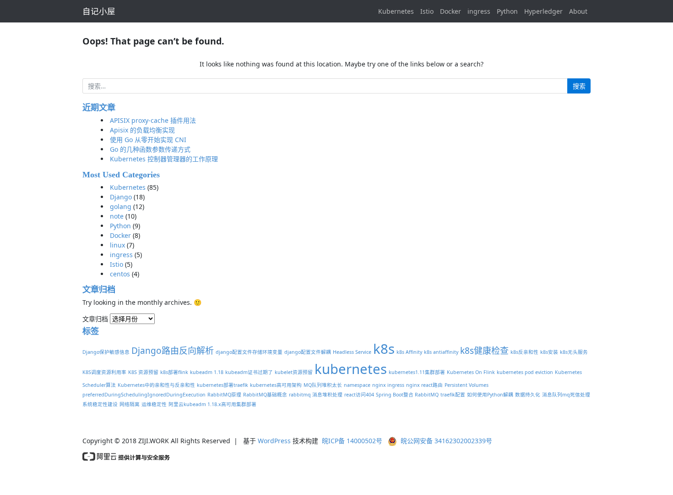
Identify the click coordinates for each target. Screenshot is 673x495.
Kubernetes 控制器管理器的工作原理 (164, 158)
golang (120, 206)
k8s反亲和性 (524, 352)
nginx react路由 (424, 385)
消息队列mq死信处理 (566, 394)
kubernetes (351, 369)
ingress (478, 11)
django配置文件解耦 (307, 352)
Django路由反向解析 (172, 351)
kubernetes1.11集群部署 (417, 372)
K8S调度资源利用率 (104, 372)
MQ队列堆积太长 (323, 385)
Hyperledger (543, 11)
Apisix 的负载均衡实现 (142, 130)
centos (120, 274)
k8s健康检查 (484, 351)
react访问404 (359, 394)
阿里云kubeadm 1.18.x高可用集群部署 (212, 404)
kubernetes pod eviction (525, 372)
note (117, 216)
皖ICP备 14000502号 (352, 440)
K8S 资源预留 (143, 372)
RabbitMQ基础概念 (265, 394)
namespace (357, 385)
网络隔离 (129, 404)
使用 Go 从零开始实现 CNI (148, 139)
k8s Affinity (409, 352)
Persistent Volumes (466, 385)
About (578, 11)
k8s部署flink (174, 372)
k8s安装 (549, 352)
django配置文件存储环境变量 (249, 352)
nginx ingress (388, 385)
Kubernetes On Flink (471, 372)
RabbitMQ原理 (224, 394)
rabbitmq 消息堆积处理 (315, 394)
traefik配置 (452, 394)
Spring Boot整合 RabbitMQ (407, 394)
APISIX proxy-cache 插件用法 (153, 120)
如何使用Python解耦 (490, 394)
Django (121, 196)
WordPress (274, 440)
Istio (427, 11)
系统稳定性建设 (100, 404)
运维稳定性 (154, 404)
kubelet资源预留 (294, 372)
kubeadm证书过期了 (249, 372)
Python (507, 11)
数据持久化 (527, 394)
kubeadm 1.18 (206, 372)
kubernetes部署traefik (222, 385)
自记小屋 (98, 11)
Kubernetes (396, 11)
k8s (384, 349)
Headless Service (352, 352)
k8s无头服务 (574, 352)
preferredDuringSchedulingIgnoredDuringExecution (144, 394)
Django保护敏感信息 (106, 352)
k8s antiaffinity (441, 352)
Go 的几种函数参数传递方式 (150, 149)
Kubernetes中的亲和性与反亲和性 (156, 385)
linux (117, 245)
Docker (450, 11)
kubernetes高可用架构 (276, 385)
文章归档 (95, 318)
